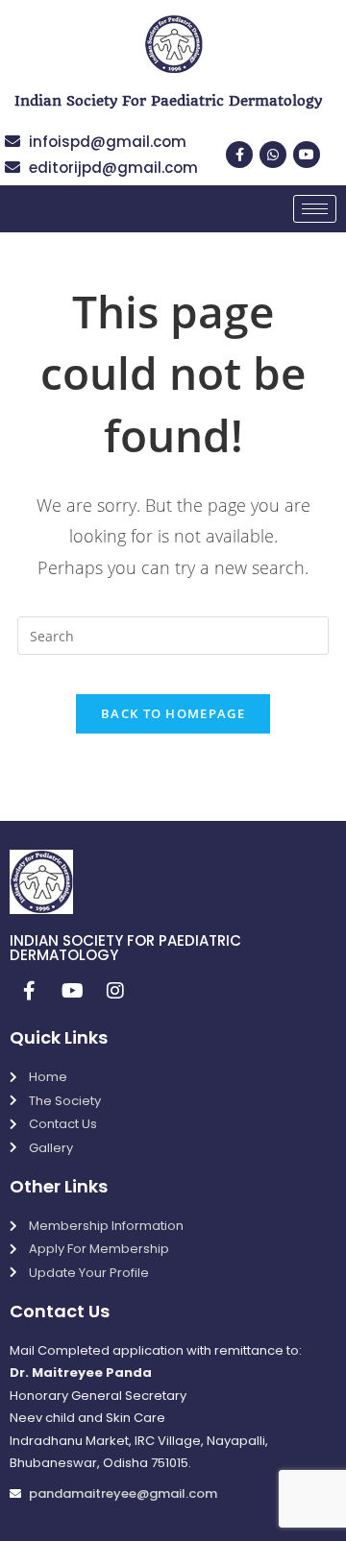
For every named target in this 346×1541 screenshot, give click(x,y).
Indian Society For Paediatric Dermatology (168, 100)
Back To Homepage (173, 713)
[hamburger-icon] (314, 209)
